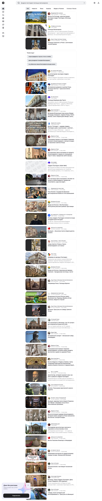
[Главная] (3, 8)
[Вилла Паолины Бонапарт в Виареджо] (36, 441)
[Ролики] (3, 27)
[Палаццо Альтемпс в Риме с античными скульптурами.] (36, 44)
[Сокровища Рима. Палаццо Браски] (36, 284)
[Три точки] (75, 13)
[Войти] (98, 2)
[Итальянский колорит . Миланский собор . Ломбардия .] (36, 337)
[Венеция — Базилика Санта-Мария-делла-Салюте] (36, 232)
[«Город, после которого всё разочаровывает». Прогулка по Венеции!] (36, 494)
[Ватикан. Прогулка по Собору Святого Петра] (36, 311)
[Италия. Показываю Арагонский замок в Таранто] (36, 389)
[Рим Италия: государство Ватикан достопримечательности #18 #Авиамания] (36, 193)
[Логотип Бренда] (3, 3)
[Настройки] (94, 3)
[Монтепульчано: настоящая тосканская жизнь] (36, 468)
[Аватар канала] (49, 13)
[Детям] (3, 36)
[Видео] (3, 24)
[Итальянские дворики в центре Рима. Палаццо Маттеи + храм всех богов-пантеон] (36, 88)
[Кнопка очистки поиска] (84, 2)
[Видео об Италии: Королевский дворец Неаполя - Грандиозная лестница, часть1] (36, 271)
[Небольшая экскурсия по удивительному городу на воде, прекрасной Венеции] (36, 454)
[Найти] (3, 15)
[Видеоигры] (3, 33)
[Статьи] (3, 21)
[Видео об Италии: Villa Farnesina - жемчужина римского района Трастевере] (36, 206)
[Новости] (3, 18)
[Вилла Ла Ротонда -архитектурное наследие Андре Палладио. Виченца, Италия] (36, 17)
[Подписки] (3, 11)
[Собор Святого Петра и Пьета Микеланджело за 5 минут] (36, 245)
